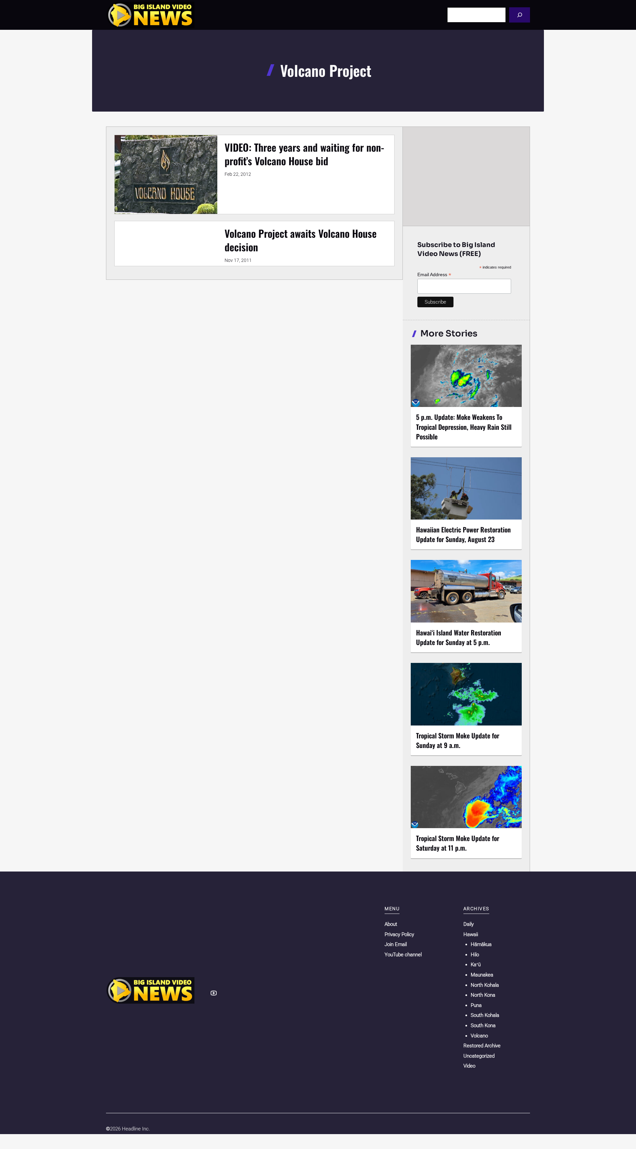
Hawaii (470, 934)
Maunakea (482, 975)
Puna (476, 1005)
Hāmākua (481, 944)
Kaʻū (476, 965)
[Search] (519, 14)
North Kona (483, 995)
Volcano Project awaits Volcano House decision (301, 240)
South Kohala (485, 1015)
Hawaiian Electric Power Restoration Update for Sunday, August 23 (463, 534)
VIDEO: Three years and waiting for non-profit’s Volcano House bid (304, 154)
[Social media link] (213, 993)
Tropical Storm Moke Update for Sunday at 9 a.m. (457, 740)
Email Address (434, 275)
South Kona (483, 1025)
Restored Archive (482, 1046)
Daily (468, 924)
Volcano (479, 1036)
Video (469, 1066)
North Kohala (485, 985)
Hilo (475, 955)
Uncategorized (479, 1056)
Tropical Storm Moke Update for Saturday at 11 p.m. (457, 843)
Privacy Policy (399, 934)
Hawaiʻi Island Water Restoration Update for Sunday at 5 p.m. (458, 637)
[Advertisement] (466, 176)
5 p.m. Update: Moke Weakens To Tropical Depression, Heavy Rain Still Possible (463, 426)
